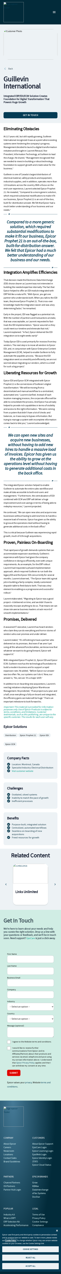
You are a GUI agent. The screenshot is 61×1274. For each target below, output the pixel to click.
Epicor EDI (44, 735)
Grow (34, 1182)
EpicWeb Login (39, 1154)
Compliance (38, 1225)
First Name (12, 954)
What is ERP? (10, 1218)
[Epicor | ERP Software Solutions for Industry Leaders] (14, 12)
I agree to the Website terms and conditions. (32, 1041)
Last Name (12, 965)
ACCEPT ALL (30, 1266)
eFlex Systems (39, 1193)
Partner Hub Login (12, 1189)
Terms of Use (38, 1214)
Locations (8, 1154)
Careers (7, 1147)
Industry (11, 1001)
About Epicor (10, 1143)
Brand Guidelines (12, 1161)
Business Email (13, 977)
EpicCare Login (39, 1147)
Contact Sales (10, 1158)
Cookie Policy (10, 1240)
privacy (28, 1082)
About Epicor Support (42, 1143)
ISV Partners (9, 1186)
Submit (14, 1072)
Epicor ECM (10, 744)
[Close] (57, 1230)
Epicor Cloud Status (41, 1164)
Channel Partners (12, 1182)
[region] (30, 1249)
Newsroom (9, 1150)
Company (11, 989)
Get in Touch (30, 115)
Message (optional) (15, 1025)
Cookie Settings (40, 1221)
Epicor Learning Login (42, 1150)
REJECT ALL (30, 1257)
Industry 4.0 (9, 1214)
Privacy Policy (38, 1218)
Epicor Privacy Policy (25, 1062)
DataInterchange (40, 1189)
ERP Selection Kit (12, 1221)
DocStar (36, 1196)
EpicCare (31, 938)
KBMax (35, 1186)
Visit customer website (22, 771)
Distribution (10, 735)
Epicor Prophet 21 (28, 735)
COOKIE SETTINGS (30, 1249)
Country (11, 1013)
